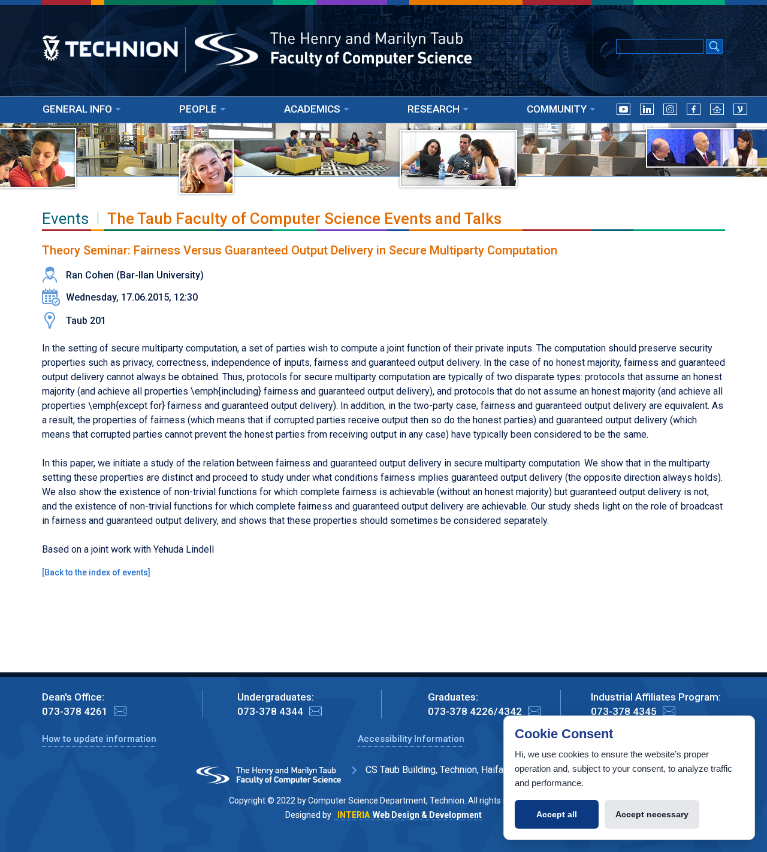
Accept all (556, 814)
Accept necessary (652, 814)
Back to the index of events (96, 572)
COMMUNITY (557, 109)
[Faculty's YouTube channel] (623, 112)
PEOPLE (198, 109)
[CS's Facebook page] (693, 112)
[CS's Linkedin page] (647, 112)
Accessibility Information (411, 738)
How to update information (99, 738)
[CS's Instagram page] (670, 112)
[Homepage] (717, 112)
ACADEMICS (312, 109)
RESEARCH (433, 109)
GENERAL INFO (77, 109)
